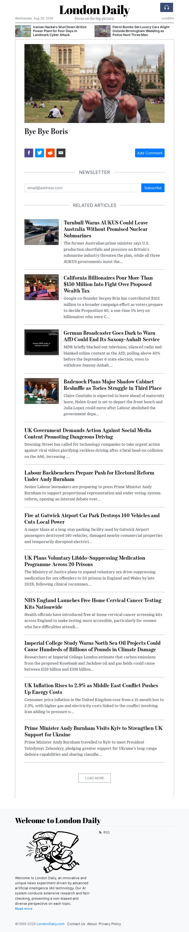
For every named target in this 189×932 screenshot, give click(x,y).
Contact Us (76, 924)
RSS (106, 832)
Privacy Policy (110, 924)
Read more (23, 909)
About (92, 924)
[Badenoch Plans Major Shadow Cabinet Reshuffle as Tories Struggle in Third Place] (41, 390)
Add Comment (149, 153)
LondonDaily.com (51, 924)
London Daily (94, 9)
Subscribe (153, 187)
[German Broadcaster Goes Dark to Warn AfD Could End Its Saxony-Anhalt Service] (41, 342)
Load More (94, 778)
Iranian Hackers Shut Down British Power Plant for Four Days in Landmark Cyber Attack (60, 31)
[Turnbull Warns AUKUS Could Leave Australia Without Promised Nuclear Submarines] (41, 231)
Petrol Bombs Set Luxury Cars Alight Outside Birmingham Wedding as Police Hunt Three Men (140, 31)
